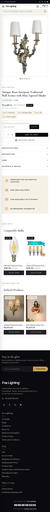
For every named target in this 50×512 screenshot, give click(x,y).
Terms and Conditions (10, 440)
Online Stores (7, 489)
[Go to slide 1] (20, 78)
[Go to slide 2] (22, 78)
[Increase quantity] (12, 135)
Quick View (14, 272)
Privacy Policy (7, 436)
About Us (5, 429)
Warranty (5, 476)
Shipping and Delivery (11, 459)
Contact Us (6, 426)
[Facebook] (4, 405)
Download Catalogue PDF (12, 492)
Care (4, 160)
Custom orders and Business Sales (16, 469)
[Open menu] (3, 6)
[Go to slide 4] (26, 78)
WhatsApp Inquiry (26, 140)
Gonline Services (30, 509)
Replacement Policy (10, 463)
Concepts (6, 419)
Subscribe (40, 369)
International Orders (10, 473)
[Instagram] (15, 405)
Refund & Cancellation (11, 433)
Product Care (7, 466)
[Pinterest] (9, 405)
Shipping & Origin (11, 166)
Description (8, 154)
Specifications (10, 148)
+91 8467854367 (12, 398)
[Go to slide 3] (24, 78)
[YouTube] (21, 405)
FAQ (3, 452)
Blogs (4, 422)
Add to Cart (31, 135)
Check (34, 127)
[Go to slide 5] (29, 78)
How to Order (7, 456)
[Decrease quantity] (4, 135)
